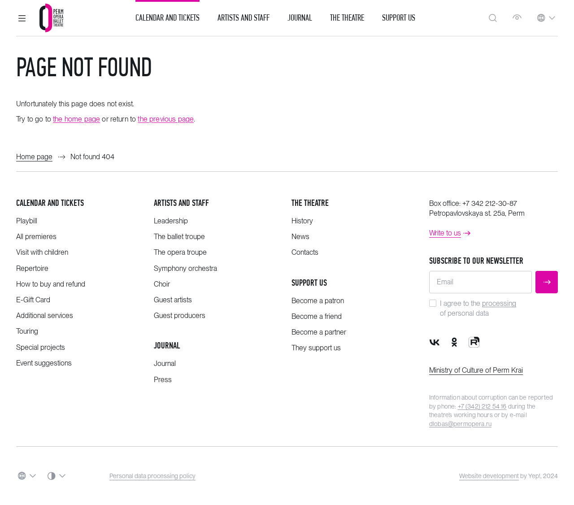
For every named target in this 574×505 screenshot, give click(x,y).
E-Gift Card (33, 300)
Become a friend (316, 316)
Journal (299, 17)
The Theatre (347, 17)
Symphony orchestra (185, 268)
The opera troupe (180, 252)
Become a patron (317, 300)
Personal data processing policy (152, 475)
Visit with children (42, 252)
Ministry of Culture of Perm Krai (476, 370)
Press (163, 379)
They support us (316, 348)
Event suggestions (44, 363)
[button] (22, 18)
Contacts (304, 252)
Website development (489, 475)
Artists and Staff (243, 17)
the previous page (166, 119)
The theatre (310, 203)
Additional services (44, 315)
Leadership (171, 221)
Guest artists (173, 300)
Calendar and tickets (50, 203)
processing (499, 303)
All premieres (36, 236)
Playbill (26, 221)
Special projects (40, 347)
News (300, 236)
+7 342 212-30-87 (489, 203)
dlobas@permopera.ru (460, 423)
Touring (27, 331)
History (302, 221)
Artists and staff (181, 203)
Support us (398, 17)
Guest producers (179, 315)
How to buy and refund (50, 284)
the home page (76, 119)
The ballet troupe (179, 236)
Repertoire (32, 268)
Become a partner (318, 332)
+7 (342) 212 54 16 (482, 406)
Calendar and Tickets (167, 17)
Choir (162, 284)
